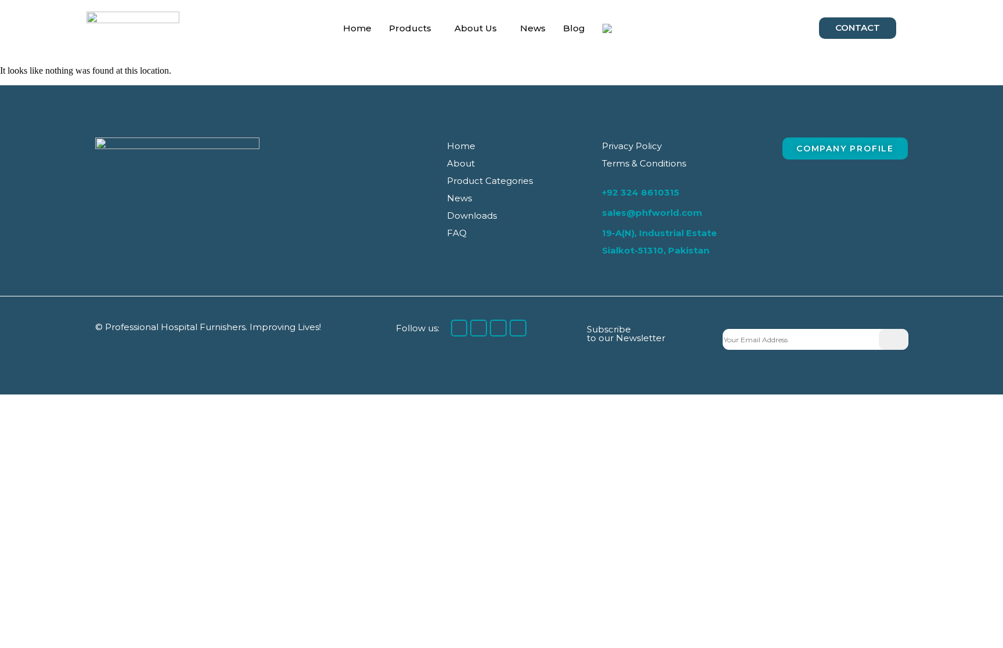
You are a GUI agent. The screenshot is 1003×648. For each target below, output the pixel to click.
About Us (475, 28)
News (533, 28)
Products (410, 28)
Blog (574, 28)
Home (357, 28)
